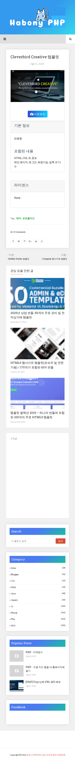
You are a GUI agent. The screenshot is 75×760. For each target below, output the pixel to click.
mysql (38, 612)
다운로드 (39, 114)
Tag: (12, 218)
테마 (18, 218)
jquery (38, 600)
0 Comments (19, 232)
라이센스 (43, 755)
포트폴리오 (28, 218)
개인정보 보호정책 (56, 755)
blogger (38, 574)
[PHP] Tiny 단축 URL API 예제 (43, 682)
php (38, 619)
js (38, 606)
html (38, 587)
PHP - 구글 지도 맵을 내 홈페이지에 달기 (45, 668)
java (38, 593)
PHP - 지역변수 (34, 652)
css (38, 580)
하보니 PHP (32, 755)
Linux (38, 568)
